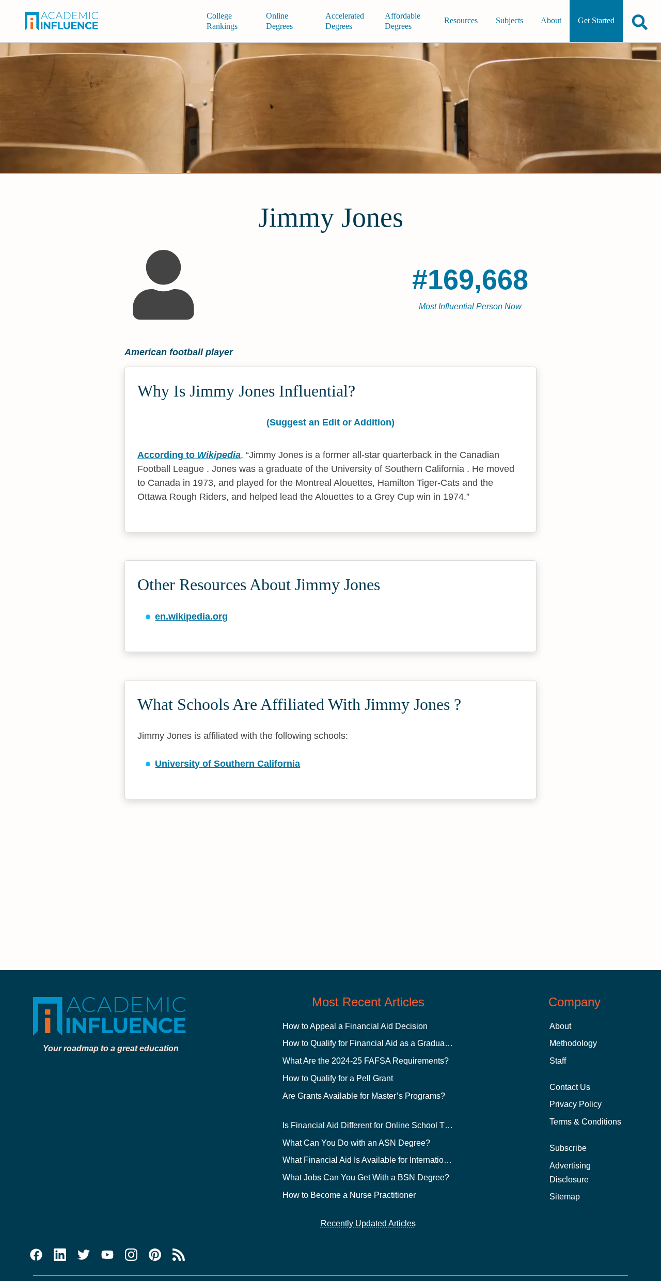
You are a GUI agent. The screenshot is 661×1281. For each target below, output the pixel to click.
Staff (557, 1060)
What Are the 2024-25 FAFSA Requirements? (365, 1060)
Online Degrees (279, 20)
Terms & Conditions (585, 1121)
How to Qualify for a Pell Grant (337, 1078)
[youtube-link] (107, 1255)
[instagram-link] (131, 1255)
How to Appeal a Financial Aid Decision (355, 1026)
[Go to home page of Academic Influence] (67, 21)
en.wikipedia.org (191, 616)
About (551, 21)
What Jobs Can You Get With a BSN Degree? (365, 1177)
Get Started (596, 21)
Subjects (509, 21)
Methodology (573, 1043)
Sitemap (564, 1196)
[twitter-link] (84, 1255)
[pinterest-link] (155, 1255)
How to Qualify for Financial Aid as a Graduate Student (382, 1043)
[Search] (640, 22)
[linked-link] (60, 1255)
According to (189, 455)
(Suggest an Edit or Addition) (330, 422)
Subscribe (568, 1148)
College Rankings (222, 20)
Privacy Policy (575, 1104)
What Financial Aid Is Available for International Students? (388, 1160)
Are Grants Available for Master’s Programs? (363, 1096)
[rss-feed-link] (179, 1255)
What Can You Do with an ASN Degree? (356, 1142)
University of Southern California (227, 763)
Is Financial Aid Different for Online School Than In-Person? (391, 1125)
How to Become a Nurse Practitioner (349, 1195)
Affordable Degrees (402, 20)
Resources (461, 21)
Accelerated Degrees (344, 20)
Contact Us (569, 1087)
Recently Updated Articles (368, 1223)
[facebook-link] (36, 1255)
